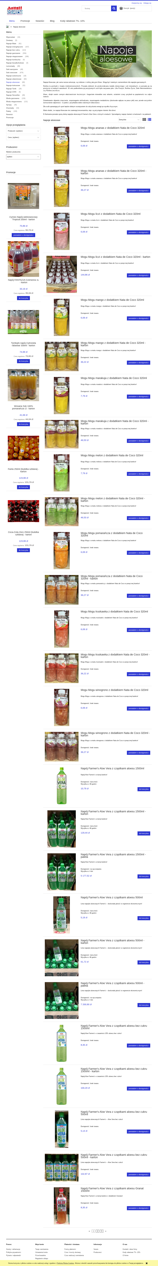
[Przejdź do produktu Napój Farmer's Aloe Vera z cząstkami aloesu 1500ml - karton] (62, 829)
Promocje (10, 117)
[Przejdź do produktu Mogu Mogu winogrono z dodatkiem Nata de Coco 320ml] (62, 707)
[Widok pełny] (149, 120)
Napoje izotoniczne (13, 76)
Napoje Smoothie (13, 95)
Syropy (9, 105)
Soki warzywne (12, 69)
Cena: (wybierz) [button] (13, 137)
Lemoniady (10, 66)
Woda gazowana (12, 98)
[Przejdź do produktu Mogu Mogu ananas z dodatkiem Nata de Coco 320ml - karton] (62, 188)
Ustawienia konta (41, 1252)
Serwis (96, 1249)
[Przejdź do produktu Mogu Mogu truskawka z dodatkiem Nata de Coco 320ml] (62, 629)
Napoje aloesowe (13, 82)
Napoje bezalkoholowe (15, 63)
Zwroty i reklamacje (13, 1249)
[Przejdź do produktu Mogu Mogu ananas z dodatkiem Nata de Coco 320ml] (62, 145)
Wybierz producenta (13, 152)
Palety (8, 111)
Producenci (98, 1252)
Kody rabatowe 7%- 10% (131, 1252)
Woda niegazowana (14, 101)
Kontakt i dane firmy (130, 1249)
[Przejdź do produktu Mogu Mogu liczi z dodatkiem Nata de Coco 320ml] (62, 231)
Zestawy (9, 40)
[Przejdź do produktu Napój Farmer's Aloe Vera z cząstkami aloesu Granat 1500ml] (62, 1205)
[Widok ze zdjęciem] (144, 120)
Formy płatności (70, 1249)
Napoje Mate (11, 43)
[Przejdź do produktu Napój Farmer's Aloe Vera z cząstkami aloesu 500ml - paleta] (62, 1000)
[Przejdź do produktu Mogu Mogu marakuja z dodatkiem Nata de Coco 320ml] (62, 395)
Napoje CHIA (11, 92)
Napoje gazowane (13, 53)
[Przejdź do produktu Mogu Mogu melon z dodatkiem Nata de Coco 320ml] (62, 472)
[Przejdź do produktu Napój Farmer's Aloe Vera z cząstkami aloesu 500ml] (62, 915)
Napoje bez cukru (13, 50)
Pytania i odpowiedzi (13, 1255)
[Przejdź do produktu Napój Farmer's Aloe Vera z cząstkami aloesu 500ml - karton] (62, 957)
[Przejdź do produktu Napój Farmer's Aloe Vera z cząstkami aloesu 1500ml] (62, 786)
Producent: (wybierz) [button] (15, 131)
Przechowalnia (40, 1255)
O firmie (125, 1255)
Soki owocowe (11, 72)
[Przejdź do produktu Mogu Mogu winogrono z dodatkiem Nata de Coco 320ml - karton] (62, 747)
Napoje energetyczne (14, 47)
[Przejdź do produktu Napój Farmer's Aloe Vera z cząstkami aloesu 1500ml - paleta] (62, 872)
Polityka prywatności (13, 1252)
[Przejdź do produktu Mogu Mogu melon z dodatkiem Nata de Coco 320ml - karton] (62, 511)
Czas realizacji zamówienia (74, 1255)
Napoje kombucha (13, 60)
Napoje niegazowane (14, 56)
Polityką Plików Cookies (65, 1263)
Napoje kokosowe (13, 85)
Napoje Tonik (11, 89)
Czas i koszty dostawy (72, 1252)
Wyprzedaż (10, 37)
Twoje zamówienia (41, 1249)
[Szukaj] (114, 8)
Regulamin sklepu (41, 1258)
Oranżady (10, 108)
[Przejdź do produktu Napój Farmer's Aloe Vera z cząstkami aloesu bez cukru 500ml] (62, 1129)
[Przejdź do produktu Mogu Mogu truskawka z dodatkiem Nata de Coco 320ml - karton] (62, 668)
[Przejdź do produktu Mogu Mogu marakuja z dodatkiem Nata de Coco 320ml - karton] (62, 434)
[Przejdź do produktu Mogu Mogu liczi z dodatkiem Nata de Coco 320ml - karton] (62, 274)
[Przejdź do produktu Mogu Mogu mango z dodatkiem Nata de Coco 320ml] (62, 317)
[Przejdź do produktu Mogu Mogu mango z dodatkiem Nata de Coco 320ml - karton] (62, 356)
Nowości (9, 114)
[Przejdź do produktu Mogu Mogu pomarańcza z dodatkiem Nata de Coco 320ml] (62, 550)
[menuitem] (12, 21)
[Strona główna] (14, 10)
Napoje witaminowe (13, 79)
